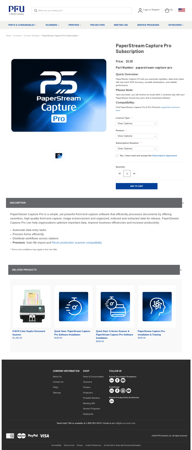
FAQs (55, 387)
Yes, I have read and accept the (148, 155)
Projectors (97, 25)
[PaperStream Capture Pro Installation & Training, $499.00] (157, 306)
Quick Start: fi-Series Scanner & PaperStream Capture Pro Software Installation (114, 334)
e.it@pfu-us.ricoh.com (124, 423)
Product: (120, 130)
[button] (96, 203)
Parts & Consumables (21, 25)
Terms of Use (69, 445)
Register (156, 9)
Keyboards (175, 25)
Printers (74, 25)
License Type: (123, 118)
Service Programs (148, 25)
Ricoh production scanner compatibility (77, 242)
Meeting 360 (121, 25)
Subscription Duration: (128, 143)
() (171, 9)
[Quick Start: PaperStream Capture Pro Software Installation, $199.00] (73, 306)
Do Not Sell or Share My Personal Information (122, 445)
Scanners (51, 25)
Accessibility (56, 445)
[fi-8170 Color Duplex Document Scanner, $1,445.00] (32, 306)
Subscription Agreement (164, 155)
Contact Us (58, 382)
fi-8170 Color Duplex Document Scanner (28, 333)
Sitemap (57, 392)
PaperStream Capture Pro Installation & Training (151, 333)
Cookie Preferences (93, 445)
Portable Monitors (91, 398)
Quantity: (120, 167)
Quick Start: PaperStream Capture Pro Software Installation (72, 333)
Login (145, 9)
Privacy (80, 445)
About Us (57, 376)
